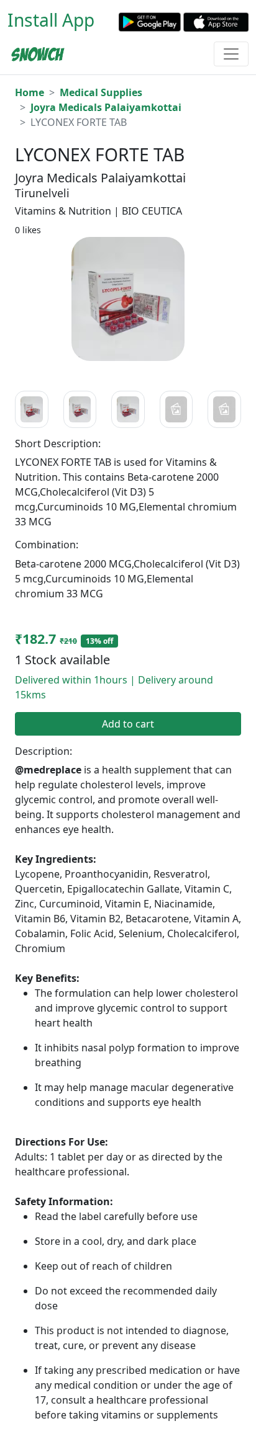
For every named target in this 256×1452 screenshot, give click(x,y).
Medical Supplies (101, 92)
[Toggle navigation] (231, 54)
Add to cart (128, 724)
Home (29, 92)
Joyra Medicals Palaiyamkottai (105, 107)
